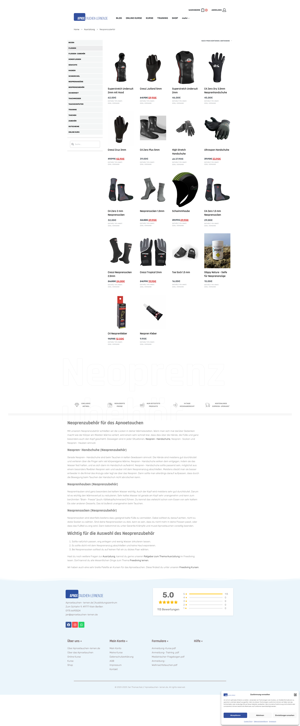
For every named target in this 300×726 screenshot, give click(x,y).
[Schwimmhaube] (185, 189)
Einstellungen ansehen (284, 715)
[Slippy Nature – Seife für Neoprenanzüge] (217, 250)
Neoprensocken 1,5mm (152, 211)
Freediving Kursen (189, 567)
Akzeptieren (235, 715)
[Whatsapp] (81, 625)
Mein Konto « (119, 641)
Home (76, 29)
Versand (115, 103)
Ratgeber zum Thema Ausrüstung (162, 556)
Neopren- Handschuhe (158, 439)
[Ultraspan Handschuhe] (217, 128)
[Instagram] (75, 625)
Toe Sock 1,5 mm (181, 272)
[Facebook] (68, 625)
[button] (295, 694)
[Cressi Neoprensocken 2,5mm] (121, 250)
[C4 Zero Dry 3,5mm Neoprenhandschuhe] (217, 67)
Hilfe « (198, 641)
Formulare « (160, 641)
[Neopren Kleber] (153, 312)
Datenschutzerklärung (261, 721)
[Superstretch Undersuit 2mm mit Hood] (121, 67)
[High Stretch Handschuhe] (185, 128)
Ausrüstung (89, 29)
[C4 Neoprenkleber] (121, 312)
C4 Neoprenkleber (117, 333)
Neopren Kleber (148, 333)
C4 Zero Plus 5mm (150, 150)
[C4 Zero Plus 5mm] (153, 128)
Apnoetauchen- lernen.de (156, 687)
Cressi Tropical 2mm (151, 272)
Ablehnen (260, 715)
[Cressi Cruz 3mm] (121, 128)
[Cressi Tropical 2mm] (153, 250)
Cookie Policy (248, 721)
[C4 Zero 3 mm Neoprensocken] (121, 189)
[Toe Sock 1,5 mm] (185, 250)
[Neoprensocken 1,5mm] (153, 189)
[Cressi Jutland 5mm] (153, 67)
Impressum (272, 721)
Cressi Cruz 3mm (117, 150)
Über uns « (74, 641)
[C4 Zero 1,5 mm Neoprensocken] (217, 189)
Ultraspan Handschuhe (216, 150)
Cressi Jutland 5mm (151, 89)
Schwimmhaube (181, 211)
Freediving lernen (139, 560)
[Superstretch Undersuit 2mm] (185, 67)
